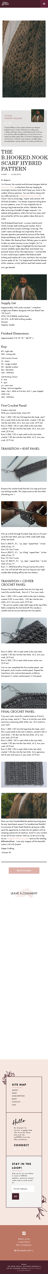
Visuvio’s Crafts (7, 187)
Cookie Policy (25, 1270)
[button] (44, 4)
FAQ (14, 1105)
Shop (14, 1093)
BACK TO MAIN (24, 870)
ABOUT (15, 1090)
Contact (16, 1102)
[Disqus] (24, 941)
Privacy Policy (35, 1268)
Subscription (18, 1096)
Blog (14, 1099)
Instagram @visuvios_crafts (30, 195)
